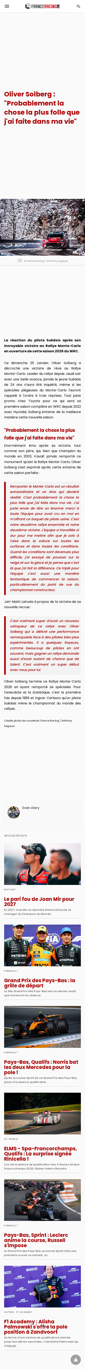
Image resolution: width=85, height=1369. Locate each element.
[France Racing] (42, 6)
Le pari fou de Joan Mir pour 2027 (39, 902)
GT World (11, 1139)
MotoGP (9, 889)
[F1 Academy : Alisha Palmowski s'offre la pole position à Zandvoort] (42, 1286)
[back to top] (76, 1360)
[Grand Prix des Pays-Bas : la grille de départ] (42, 945)
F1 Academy (24, 1312)
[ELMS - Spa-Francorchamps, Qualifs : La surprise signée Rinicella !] (42, 1113)
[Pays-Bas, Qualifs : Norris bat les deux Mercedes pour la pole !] (42, 1027)
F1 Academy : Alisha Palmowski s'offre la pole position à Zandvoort (35, 1326)
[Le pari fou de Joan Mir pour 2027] (42, 864)
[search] (78, 6)
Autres (9, 1312)
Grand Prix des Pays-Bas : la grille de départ (39, 983)
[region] (42, 48)
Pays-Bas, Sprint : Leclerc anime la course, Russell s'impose (36, 1240)
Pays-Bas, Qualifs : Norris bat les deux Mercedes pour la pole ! (41, 1067)
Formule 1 (11, 970)
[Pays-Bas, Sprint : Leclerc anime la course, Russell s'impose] (42, 1200)
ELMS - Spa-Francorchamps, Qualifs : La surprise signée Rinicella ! (40, 1153)
